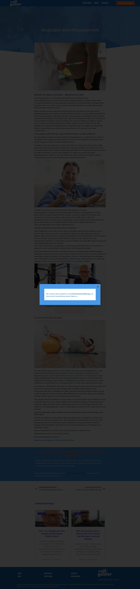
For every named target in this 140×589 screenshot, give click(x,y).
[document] (70, 294)
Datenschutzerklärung (81, 294)
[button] (98, 286)
